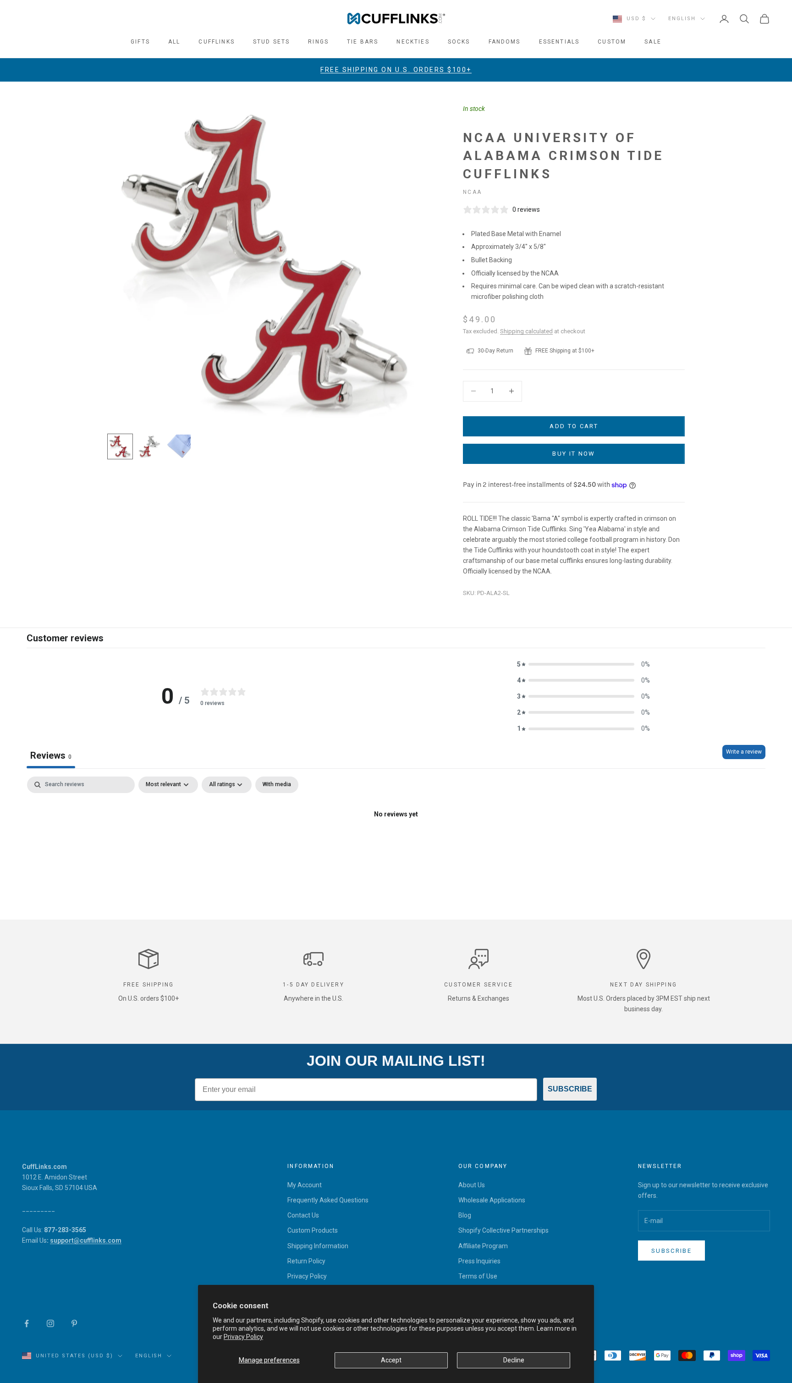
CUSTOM (612, 42)
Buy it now (573, 453)
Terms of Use (477, 1276)
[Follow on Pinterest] (74, 1323)
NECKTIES (412, 42)
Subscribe (671, 1250)
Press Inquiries (479, 1261)
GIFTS (140, 42)
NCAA (472, 192)
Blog (464, 1215)
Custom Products (312, 1230)
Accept (391, 1360)
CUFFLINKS (216, 42)
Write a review (744, 752)
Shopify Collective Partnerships (503, 1230)
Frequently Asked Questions (327, 1200)
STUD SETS (271, 42)
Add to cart (574, 426)
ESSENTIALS (559, 42)
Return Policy (306, 1261)
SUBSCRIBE (570, 1089)
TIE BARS (362, 42)
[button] (583, 664)
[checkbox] (276, 785)
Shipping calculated (526, 331)
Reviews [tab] (51, 755)
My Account (304, 1185)
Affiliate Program (483, 1246)
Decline (513, 1360)
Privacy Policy (243, 1336)
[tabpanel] (396, 845)
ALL (174, 42)
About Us (471, 1185)
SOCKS (459, 42)
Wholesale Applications (491, 1200)
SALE (652, 42)
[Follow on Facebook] (26, 1323)
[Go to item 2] (149, 446)
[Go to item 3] (179, 446)
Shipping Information (317, 1246)
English (682, 19)
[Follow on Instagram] (50, 1323)
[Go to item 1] (120, 446)
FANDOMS (505, 42)
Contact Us (303, 1215)
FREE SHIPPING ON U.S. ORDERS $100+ (396, 69)
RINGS (318, 42)
